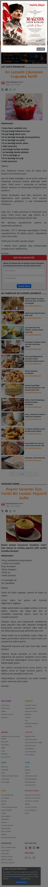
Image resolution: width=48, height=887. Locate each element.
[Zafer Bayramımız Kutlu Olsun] (24, 24)
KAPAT (42, 49)
